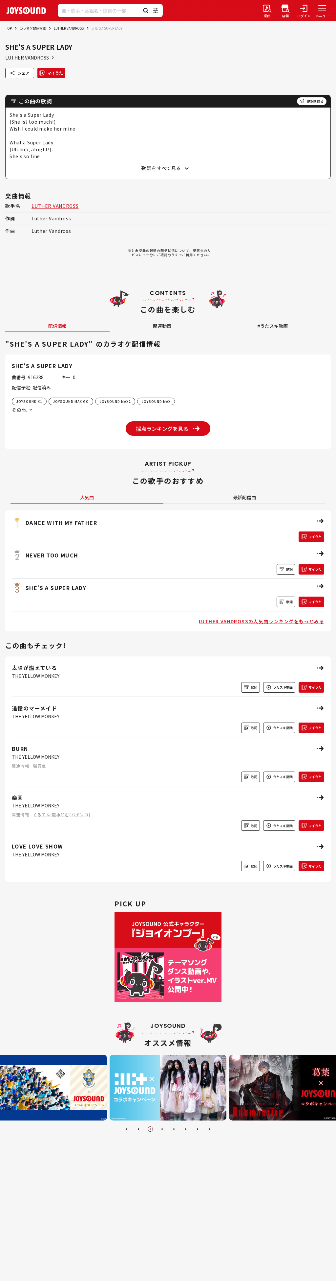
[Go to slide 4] (162, 1129)
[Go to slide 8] (209, 1129)
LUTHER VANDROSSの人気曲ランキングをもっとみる (261, 621)
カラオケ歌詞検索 (33, 28)
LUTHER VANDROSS (69, 28)
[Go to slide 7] (197, 1129)
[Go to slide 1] (126, 1129)
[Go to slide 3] (150, 1129)
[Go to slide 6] (185, 1129)
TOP (8, 28)
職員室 (39, 766)
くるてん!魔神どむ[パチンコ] (61, 814)
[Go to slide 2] (138, 1129)
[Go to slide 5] (174, 1129)
